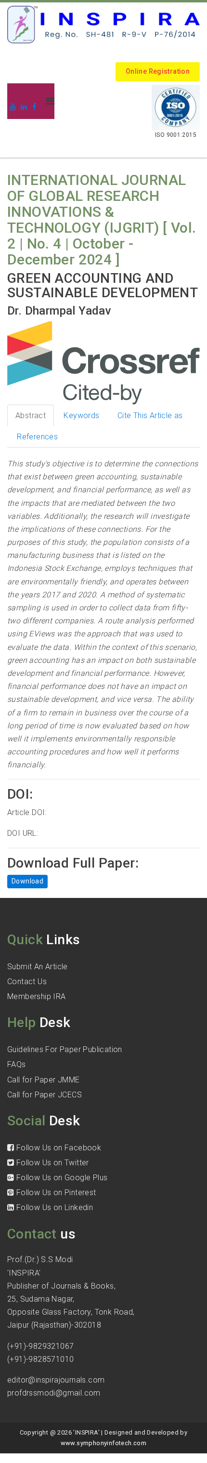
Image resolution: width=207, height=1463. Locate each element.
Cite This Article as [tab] (150, 415)
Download (27, 881)
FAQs (16, 1064)
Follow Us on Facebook (57, 1147)
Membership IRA (36, 996)
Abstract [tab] (30, 415)
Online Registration (158, 71)
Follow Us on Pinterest (55, 1192)
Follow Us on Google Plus (60, 1177)
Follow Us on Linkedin (53, 1207)
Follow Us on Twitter (51, 1162)
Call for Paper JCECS (44, 1094)
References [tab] (37, 436)
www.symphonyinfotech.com (104, 1443)
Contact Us (27, 981)
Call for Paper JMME (43, 1079)
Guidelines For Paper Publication (64, 1049)
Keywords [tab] (81, 415)
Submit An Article (37, 966)
